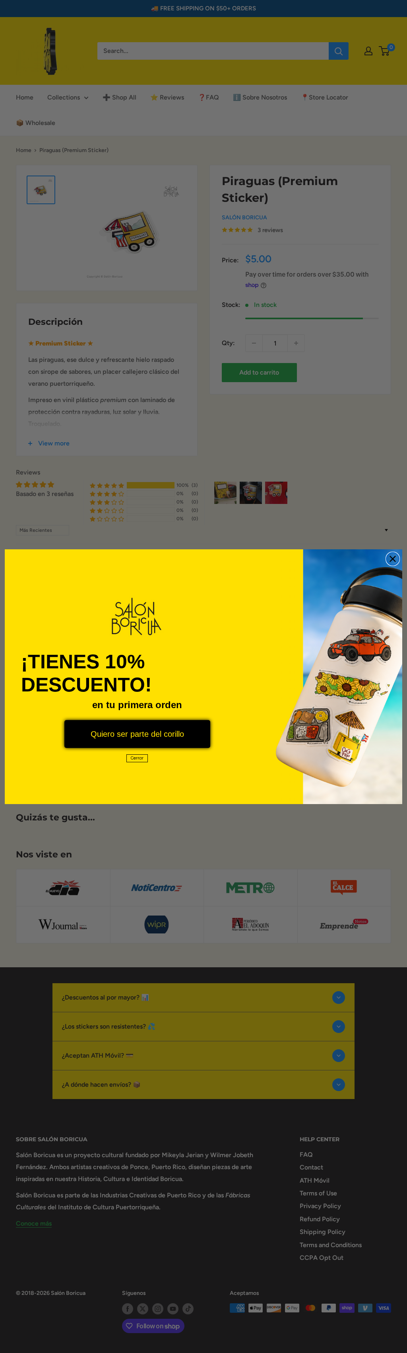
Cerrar (137, 758)
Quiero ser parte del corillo (137, 734)
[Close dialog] (392, 559)
